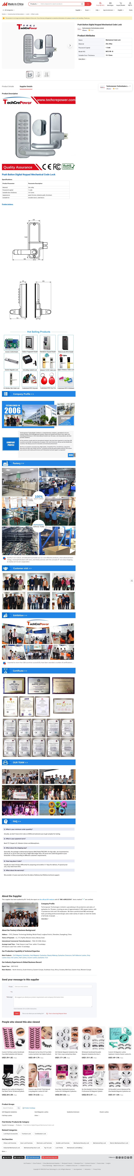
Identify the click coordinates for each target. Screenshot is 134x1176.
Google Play (19, 1157)
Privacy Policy (97, 1169)
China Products (37, 1163)
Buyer (87, 10)
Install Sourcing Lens (51, 1157)
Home (4, 14)
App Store (7, 1157)
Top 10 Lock (47, 1148)
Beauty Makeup (52, 955)
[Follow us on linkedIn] (131, 1157)
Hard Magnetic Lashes (41, 1112)
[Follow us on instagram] (122, 1157)
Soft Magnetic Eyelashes (21, 955)
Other (36, 1115)
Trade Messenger (33, 1157)
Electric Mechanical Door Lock (119, 1143)
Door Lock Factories (26, 1143)
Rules (130, 10)
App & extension (108, 10)
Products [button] (33, 4)
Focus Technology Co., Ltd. (53, 1169)
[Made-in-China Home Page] (12, 4)
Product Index (100, 1163)
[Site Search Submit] (88, 4)
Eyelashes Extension (65, 955)
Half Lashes (23, 958)
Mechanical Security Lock (81, 1143)
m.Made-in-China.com (71, 1165)
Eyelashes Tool (43, 958)
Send (16, 1013)
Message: (10, 997)
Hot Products (27, 1163)
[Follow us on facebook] (117, 1157)
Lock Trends (59, 1148)
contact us (74, 18)
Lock (27, 14)
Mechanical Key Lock (99, 1143)
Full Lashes (14, 958)
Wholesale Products (67, 1163)
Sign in (130, 5)
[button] (82, 4)
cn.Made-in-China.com (85, 1165)
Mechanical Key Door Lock (32, 1148)
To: (12, 992)
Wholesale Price (78, 1163)
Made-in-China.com (58, 1165)
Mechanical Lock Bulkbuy (74, 1148)
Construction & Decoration (16, 14)
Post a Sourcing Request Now (56, 1013)
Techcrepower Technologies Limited (93, 28)
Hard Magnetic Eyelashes (38, 955)
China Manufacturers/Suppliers (51, 1163)
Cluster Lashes (32, 958)
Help (97, 10)
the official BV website (47, 899)
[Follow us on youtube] (125, 1157)
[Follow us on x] (120, 1157)
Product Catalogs (29, 1108)
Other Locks (34, 14)
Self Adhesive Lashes (79, 955)
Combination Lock (40, 1134)
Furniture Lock (26, 1134)
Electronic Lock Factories (44, 1143)
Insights (108, 1163)
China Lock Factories (10, 1143)
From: (11, 987)
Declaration (88, 1169)
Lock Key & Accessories (11, 1134)
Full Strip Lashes (7, 1115)
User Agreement (77, 1169)
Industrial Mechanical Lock (12, 1148)
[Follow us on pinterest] (128, 1157)
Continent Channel (90, 1163)
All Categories (9, 10)
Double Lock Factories (62, 1143)
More (3, 1151)
